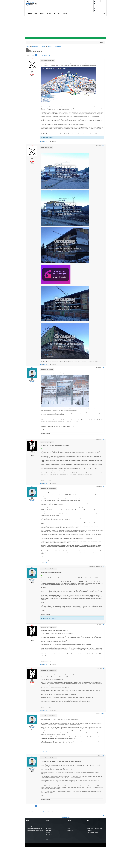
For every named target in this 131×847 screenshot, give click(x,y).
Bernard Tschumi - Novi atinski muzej (94, 828)
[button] (102, 42)
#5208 (103, 145)
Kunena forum (67, 817)
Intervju (47, 839)
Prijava (103, 1)
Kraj (49, 55)
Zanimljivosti (48, 837)
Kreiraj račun (45, 141)
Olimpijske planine (58, 46)
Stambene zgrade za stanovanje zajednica (35, 830)
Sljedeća (45, 55)
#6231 (103, 668)
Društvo (43, 46)
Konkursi (68, 823)
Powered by (63, 817)
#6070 (103, 439)
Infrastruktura (49, 826)
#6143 (103, 624)
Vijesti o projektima (50, 823)
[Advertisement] (65, 26)
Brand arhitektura (90, 830)
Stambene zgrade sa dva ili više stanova (34, 828)
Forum (28, 46)
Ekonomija (48, 832)
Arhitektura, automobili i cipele (93, 826)
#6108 (103, 566)
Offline (32, 71)
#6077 (103, 486)
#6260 (103, 713)
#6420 (103, 755)
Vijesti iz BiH (48, 830)
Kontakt (97, 1)
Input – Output (90, 823)
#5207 (103, 58)
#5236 (103, 367)
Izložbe (68, 828)
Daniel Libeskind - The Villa (92, 832)
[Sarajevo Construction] (31, 3)
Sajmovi (68, 826)
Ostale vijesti (49, 828)
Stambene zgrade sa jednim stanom (33, 826)
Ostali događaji (70, 830)
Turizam (49, 46)
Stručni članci (49, 834)
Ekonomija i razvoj (35, 46)
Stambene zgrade (29, 823)
